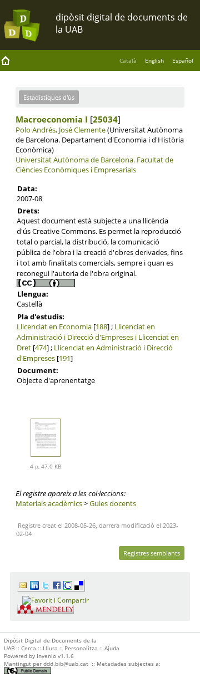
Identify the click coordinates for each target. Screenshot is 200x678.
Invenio (46, 656)
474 (41, 348)
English (154, 60)
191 (65, 358)
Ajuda (111, 648)
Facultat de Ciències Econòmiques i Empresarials (94, 165)
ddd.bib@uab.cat (65, 663)
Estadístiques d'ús (48, 97)
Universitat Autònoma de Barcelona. (75, 160)
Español (182, 60)
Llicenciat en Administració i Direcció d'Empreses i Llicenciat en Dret (98, 337)
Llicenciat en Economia (54, 327)
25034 (105, 119)
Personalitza (81, 648)
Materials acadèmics (49, 503)
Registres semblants (151, 553)
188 (101, 327)
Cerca (28, 648)
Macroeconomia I (52, 119)
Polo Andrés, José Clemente (61, 130)
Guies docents (112, 503)
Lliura (50, 648)
